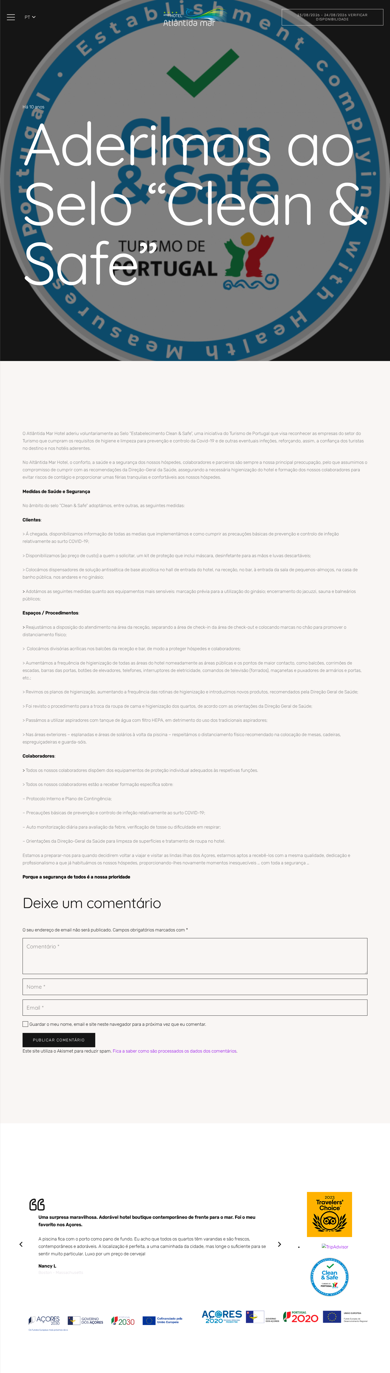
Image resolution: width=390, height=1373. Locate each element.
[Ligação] (194, 17)
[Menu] (10, 17)
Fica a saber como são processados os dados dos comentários (174, 1051)
